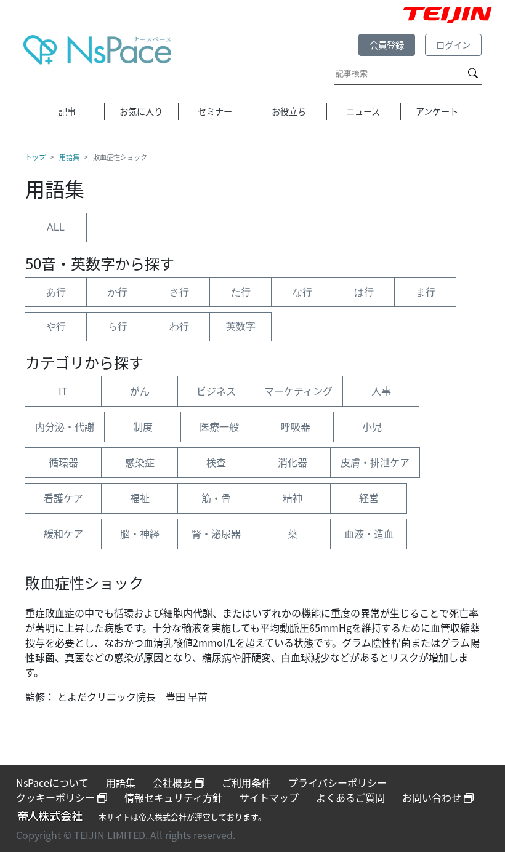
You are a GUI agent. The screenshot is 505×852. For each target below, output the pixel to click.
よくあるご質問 (350, 797)
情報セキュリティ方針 (173, 797)
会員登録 (387, 44)
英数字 (241, 326)
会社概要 (174, 782)
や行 (56, 326)
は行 (364, 292)
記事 (67, 111)
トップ (35, 157)
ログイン (453, 44)
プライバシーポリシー (337, 782)
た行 (241, 292)
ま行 (425, 292)
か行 (117, 292)
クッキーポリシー (56, 797)
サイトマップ (269, 797)
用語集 (69, 157)
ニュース (363, 111)
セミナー (215, 111)
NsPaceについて (52, 782)
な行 (302, 292)
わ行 (179, 326)
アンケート (437, 111)
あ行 (56, 292)
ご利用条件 (246, 782)
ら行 (117, 326)
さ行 (179, 292)
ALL (56, 227)
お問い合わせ (433, 797)
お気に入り (141, 111)
